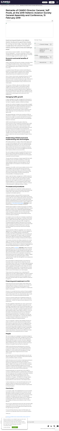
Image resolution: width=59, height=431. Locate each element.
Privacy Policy (48, 428)
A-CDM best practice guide (17, 203)
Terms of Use (42, 428)
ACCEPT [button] (14, 427)
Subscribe (45, 2)
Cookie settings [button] (6, 427)
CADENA (16, 247)
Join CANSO (51, 2)
